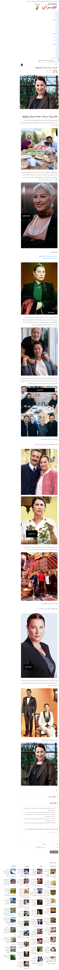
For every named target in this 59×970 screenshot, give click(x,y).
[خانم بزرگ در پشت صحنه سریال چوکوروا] (39, 92)
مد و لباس (57, 29)
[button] (29, 59)
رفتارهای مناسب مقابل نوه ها (45, 609)
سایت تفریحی (31, 123)
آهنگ (41, 866)
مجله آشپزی (56, 12)
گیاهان (57, 27)
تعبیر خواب (56, 16)
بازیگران (57, 14)
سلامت (57, 24)
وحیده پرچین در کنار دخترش (49, 258)
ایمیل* (43, 844)
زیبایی (57, 22)
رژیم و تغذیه (56, 21)
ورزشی (57, 32)
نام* (57, 844)
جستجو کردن (56, 61)
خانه (58, 11)
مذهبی (57, 30)
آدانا (40, 175)
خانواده (57, 17)
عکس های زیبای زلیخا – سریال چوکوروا (47, 256)
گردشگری (57, 25)
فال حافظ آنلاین (55, 33)
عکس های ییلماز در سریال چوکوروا (42, 444)
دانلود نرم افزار (56, 19)
